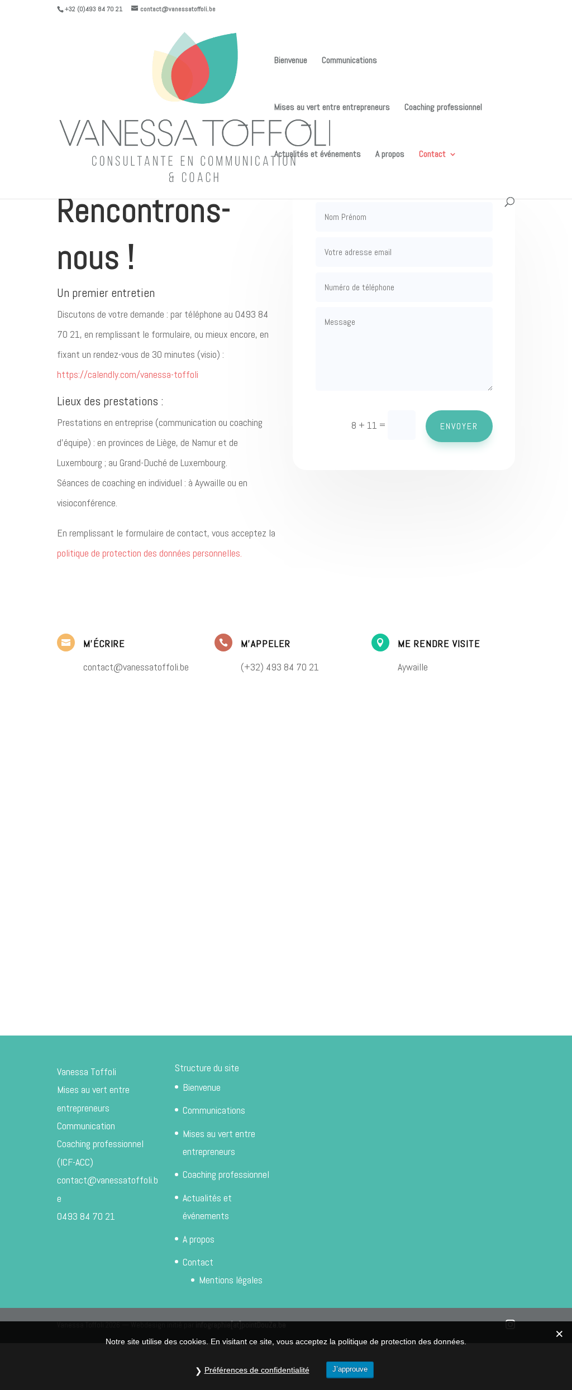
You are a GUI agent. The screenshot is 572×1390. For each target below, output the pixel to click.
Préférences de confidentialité (256, 1369)
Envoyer (459, 426)
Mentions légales (231, 1279)
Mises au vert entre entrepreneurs (332, 108)
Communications (349, 61)
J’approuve (350, 1369)
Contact (432, 155)
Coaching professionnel (443, 108)
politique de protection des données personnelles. (149, 553)
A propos (389, 155)
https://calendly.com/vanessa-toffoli (127, 374)
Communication (86, 1125)
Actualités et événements (317, 155)
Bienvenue (290, 61)
